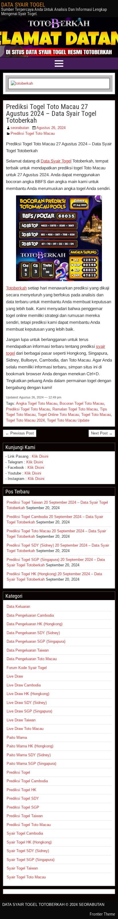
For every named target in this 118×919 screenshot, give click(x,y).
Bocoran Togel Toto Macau (82, 403)
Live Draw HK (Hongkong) (28, 694)
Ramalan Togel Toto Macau (75, 409)
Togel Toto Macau (96, 414)
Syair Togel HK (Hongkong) (29, 842)
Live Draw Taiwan (21, 720)
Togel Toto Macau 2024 (25, 420)
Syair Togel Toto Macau (26, 877)
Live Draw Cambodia (24, 685)
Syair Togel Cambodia (25, 833)
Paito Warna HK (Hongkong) (30, 746)
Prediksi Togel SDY (23, 798)
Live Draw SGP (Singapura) (29, 711)
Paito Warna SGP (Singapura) (31, 763)
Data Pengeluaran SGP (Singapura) (36, 641)
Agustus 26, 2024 (51, 128)
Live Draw (15, 676)
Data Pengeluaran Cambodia (30, 615)
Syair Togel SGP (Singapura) (30, 860)
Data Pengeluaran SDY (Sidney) (33, 633)
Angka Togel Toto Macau (36, 403)
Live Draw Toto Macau (25, 729)
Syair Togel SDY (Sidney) (28, 851)
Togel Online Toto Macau (58, 414)
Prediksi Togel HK (21, 790)
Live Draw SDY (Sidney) (27, 702)
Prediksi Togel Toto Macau (33, 133)
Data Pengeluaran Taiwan (28, 650)
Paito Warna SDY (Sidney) (29, 755)
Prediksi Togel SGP (23, 807)
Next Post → (102, 433)
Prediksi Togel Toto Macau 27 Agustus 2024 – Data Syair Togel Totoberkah (51, 113)
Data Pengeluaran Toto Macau (32, 659)
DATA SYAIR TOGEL (23, 4)
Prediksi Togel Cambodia (27, 781)
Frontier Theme (102, 914)
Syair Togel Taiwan (22, 868)
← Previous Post (19, 433)
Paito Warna (17, 737)
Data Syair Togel (56, 160)
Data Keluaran (18, 606)
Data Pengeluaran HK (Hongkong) (34, 624)
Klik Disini (40, 456)
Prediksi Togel (18, 772)
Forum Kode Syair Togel (27, 668)
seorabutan (20, 128)
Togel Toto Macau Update (68, 420)
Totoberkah (16, 287)
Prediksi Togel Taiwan (25, 816)
